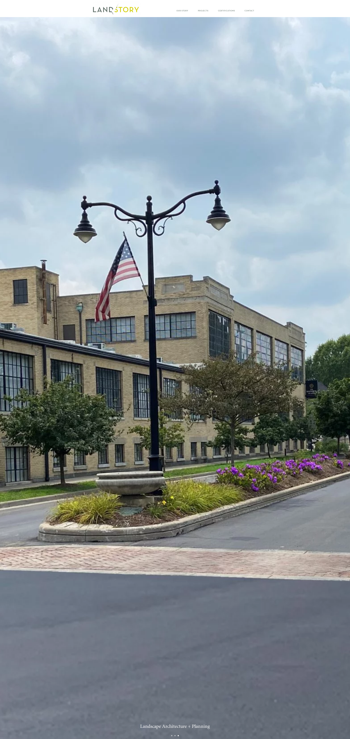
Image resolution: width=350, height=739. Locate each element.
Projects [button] (203, 11)
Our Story (182, 11)
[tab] (171, 735)
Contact (249, 11)
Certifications (226, 11)
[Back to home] (117, 8)
